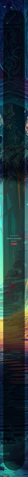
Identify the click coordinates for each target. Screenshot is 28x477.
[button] (14, 244)
